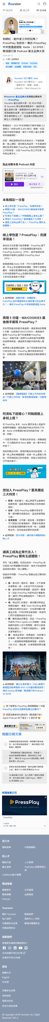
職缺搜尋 (6, 847)
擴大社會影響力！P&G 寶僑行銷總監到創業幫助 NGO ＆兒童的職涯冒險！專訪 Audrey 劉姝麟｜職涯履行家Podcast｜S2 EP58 (24, 688)
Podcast (25, 63)
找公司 (9, 10)
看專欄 (43, 10)
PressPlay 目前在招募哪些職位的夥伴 (21, 709)
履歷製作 (6, 889)
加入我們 (6, 918)
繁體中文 (6, 972)
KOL (35, 66)
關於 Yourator (9, 914)
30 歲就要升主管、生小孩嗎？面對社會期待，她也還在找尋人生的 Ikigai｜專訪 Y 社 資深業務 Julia (26, 778)
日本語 (5, 981)
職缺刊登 (6, 862)
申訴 (37, 918)
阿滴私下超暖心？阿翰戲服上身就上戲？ (24, 215)
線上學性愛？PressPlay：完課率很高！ (24, 206)
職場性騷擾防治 (32, 923)
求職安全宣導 (8, 990)
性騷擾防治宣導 (9, 923)
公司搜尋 (28, 889)
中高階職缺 (29, 847)
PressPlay (14, 99)
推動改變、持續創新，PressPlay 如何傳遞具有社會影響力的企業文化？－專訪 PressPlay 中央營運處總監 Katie (24, 301)
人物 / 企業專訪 (12, 59)
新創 (7, 63)
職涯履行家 (15, 63)
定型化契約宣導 (9, 1005)
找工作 (26, 10)
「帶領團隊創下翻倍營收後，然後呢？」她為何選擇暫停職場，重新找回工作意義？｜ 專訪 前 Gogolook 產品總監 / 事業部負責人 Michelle (26, 756)
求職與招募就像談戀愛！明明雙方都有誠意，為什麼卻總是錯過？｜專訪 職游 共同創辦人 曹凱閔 (26, 744)
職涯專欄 (6, 894)
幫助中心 (28, 918)
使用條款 (6, 995)
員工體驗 (9, 66)
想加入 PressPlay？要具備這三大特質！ (24, 219)
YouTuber (33, 63)
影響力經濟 (27, 66)
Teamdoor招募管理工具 (35, 868)
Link (4, 797)
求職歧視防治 (8, 927)
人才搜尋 (28, 862)
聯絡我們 (28, 914)
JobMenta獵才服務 (11, 874)
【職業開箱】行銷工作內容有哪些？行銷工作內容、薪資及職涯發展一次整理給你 (24, 397)
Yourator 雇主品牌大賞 (17, 96)
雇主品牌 (6, 866)
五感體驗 (18, 66)
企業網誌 (28, 894)
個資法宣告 (7, 1000)
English (5, 977)
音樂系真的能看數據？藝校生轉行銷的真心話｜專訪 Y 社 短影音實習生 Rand (26, 768)
